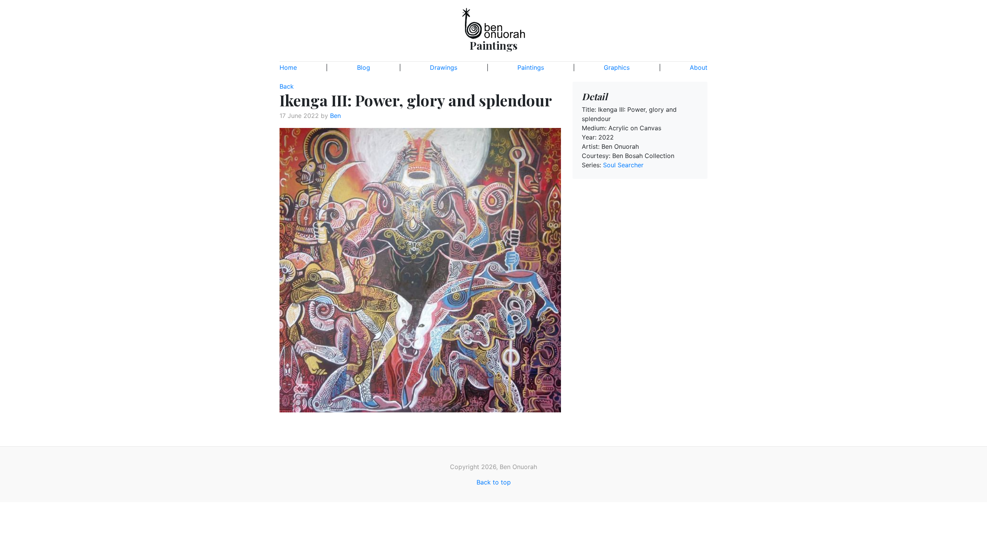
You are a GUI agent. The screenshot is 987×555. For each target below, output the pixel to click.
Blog (363, 67)
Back (287, 86)
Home (288, 67)
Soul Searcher (623, 165)
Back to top (494, 482)
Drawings (443, 67)
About (698, 67)
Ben (335, 115)
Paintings (530, 67)
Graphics (617, 67)
